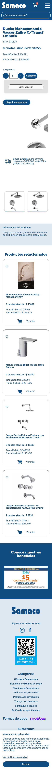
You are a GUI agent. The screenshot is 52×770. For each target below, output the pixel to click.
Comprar (31, 76)
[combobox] (26, 15)
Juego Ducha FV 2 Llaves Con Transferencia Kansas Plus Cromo (24, 506)
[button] (2, 575)
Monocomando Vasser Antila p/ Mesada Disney (23, 295)
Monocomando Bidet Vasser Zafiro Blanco (25, 366)
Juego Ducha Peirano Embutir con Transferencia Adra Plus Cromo (25, 436)
